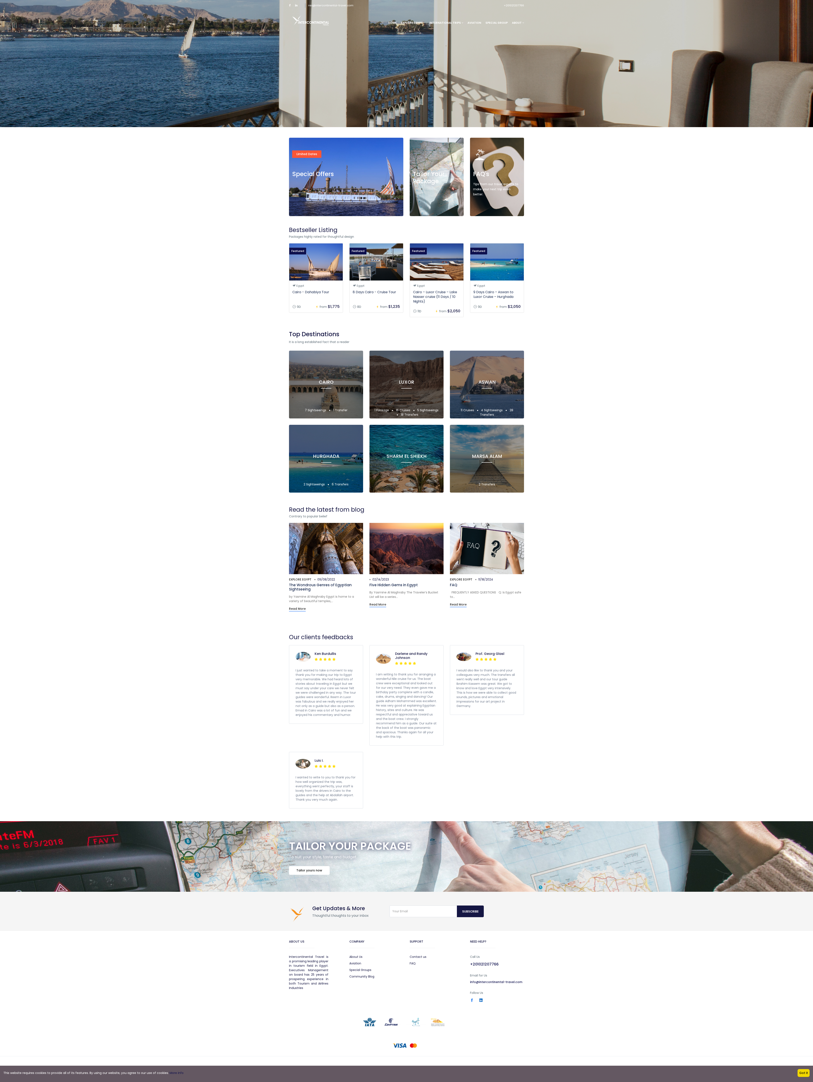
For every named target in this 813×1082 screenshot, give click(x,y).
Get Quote (425, 207)
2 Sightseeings (315, 484)
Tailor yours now (309, 870)
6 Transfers (340, 484)
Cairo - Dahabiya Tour (310, 292)
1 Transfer (340, 410)
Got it (803, 1073)
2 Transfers (487, 484)
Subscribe (470, 911)
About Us (355, 957)
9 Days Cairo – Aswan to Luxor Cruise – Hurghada (493, 294)
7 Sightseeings (316, 410)
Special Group (496, 23)
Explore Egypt (300, 579)
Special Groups (360, 970)
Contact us (418, 957)
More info (177, 1073)
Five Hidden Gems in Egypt (393, 585)
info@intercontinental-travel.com (496, 982)
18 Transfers (409, 415)
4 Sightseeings (492, 410)
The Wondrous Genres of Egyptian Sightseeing (320, 587)
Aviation (474, 23)
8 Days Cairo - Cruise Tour (374, 292)
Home (392, 23)
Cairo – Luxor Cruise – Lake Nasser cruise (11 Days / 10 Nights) (435, 297)
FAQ (453, 585)
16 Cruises (403, 410)
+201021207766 (514, 5)
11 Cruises (468, 410)
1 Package (382, 410)
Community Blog (361, 976)
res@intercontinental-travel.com (330, 5)
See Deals (304, 207)
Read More (486, 207)
